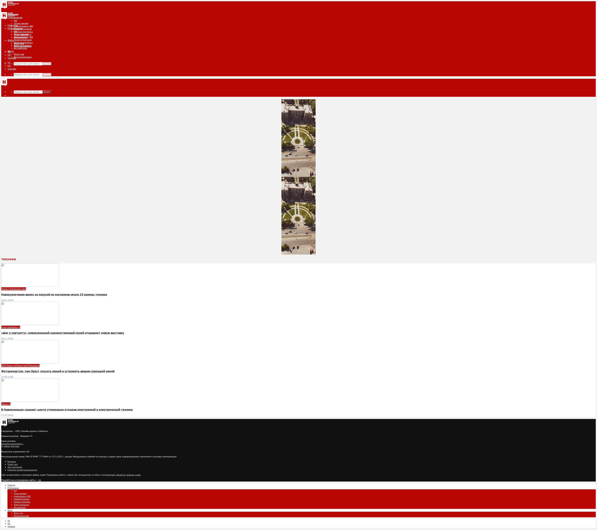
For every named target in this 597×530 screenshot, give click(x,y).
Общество (21, 365)
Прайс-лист (12, 464)
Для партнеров (14, 467)
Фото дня (19, 54)
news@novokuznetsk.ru (12, 443)
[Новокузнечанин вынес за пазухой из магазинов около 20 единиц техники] (30, 285)
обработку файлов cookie (128, 474)
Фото (10, 40)
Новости (12, 25)
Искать (47, 64)
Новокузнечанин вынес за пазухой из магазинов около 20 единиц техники (54, 294)
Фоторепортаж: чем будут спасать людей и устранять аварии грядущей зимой (58, 371)
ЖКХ (3, 365)
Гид (15, 31)
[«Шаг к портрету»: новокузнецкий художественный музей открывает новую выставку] (30, 324)
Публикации (14, 28)
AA (39, 480)
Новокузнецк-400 (23, 26)
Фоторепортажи (23, 57)
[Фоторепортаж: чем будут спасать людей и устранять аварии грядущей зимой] (30, 362)
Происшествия (18, 288)
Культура (6, 327)
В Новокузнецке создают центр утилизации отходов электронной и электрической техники (67, 409)
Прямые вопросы (23, 31)
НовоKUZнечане (23, 29)
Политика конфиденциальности (22, 470)
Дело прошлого (22, 45)
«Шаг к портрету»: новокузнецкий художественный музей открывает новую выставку (62, 333)
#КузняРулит (20, 48)
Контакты (11, 461)
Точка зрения (21, 23)
